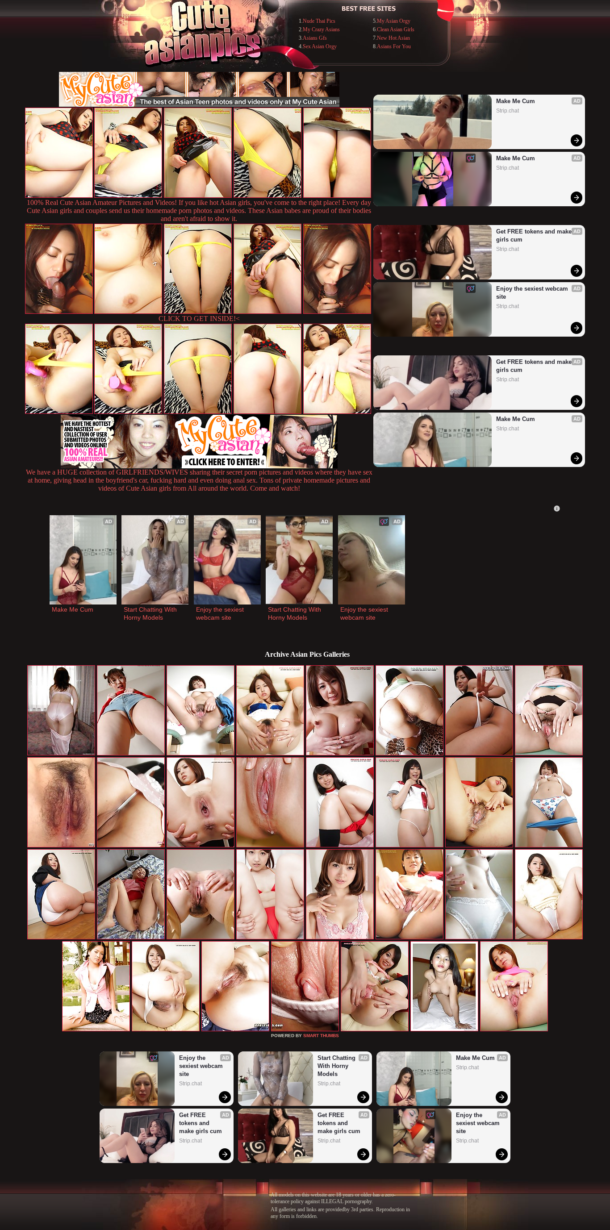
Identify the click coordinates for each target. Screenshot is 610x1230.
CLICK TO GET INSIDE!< (199, 318)
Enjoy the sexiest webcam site (533, 292)
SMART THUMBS (321, 1035)
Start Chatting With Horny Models (151, 613)
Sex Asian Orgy (320, 46)
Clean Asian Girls (395, 29)
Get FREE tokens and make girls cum (534, 235)
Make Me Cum (515, 101)
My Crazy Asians (321, 29)
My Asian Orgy (393, 21)
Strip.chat (507, 111)
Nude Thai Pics (319, 21)
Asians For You (394, 46)
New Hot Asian (393, 38)
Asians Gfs (315, 38)
